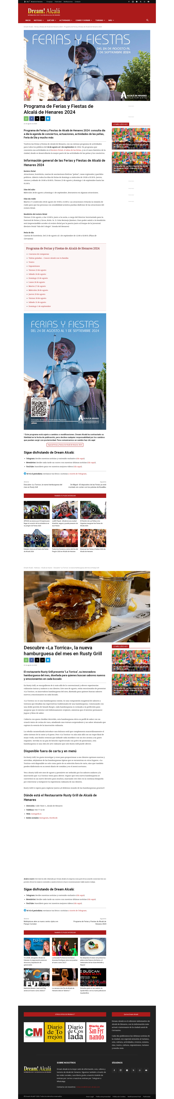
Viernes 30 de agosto (37, 298)
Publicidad (58, 1)
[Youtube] (148, 1)
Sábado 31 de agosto (37, 302)
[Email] (42, 118)
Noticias (38, 20)
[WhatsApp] (144, 1)
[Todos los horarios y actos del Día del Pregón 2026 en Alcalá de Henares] (65, 538)
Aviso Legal (90, 1097)
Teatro (31, 262)
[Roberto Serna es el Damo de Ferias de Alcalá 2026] (37, 538)
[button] (147, 20)
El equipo (50, 1)
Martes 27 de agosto (37, 286)
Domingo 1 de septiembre (40, 306)
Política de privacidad (103, 1097)
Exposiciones (34, 266)
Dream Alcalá (28, 27)
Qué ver (50, 20)
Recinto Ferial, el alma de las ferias (66, 150)
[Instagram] (133, 1)
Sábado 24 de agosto (37, 274)
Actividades (64, 20)
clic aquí (80, 458)
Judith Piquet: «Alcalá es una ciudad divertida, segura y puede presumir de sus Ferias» (65, 523)
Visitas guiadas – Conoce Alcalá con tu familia (48, 258)
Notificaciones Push (134, 1097)
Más (110, 20)
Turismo (99, 20)
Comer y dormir (83, 20)
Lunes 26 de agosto (37, 282)
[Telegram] (136, 1)
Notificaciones (68, 1)
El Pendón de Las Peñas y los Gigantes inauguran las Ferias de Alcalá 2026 (91, 523)
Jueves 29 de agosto (37, 294)
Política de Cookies (119, 1097)
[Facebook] (129, 1)
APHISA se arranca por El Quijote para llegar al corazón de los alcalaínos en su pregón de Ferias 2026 (36, 523)
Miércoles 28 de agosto (38, 290)
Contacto (77, 1)
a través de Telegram (77, 474)
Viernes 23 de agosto (37, 270)
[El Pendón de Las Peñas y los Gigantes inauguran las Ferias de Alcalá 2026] (93, 510)
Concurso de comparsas (39, 254)
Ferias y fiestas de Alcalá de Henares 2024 (48, 27)
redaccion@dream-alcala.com (88, 1087)
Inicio (28, 20)
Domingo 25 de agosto (38, 278)
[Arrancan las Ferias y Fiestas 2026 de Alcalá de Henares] (93, 538)
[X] (140, 1)
